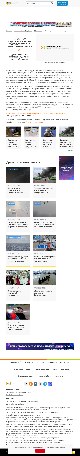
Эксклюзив (14, 363)
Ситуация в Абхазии (26, 376)
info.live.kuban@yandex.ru (14, 395)
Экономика (52, 362)
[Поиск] (52, 3)
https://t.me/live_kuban (34, 122)
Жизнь (37, 169)
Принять (40, 451)
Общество (38, 31)
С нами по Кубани (42, 369)
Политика (40, 362)
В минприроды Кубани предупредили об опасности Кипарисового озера (37, 113)
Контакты (29, 362)
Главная (9, 31)
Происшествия (14, 238)
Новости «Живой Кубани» (23, 31)
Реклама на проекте (14, 389)
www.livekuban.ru (47, 424)
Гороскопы (13, 169)
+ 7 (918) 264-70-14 (19, 392)
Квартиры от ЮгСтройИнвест (62, 3)
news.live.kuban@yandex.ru (15, 404)
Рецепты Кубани (44, 376)
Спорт (28, 369)
